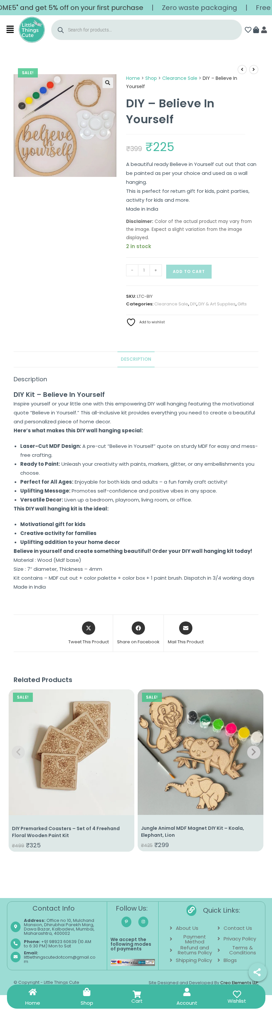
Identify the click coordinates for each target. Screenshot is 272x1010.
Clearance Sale (179, 78)
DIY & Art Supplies (217, 304)
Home (133, 78)
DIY (193, 304)
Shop (151, 78)
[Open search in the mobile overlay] (146, 30)
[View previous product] (242, 69)
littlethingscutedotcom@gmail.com (60, 957)
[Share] (257, 972)
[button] (10, 30)
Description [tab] (136, 359)
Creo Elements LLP (239, 982)
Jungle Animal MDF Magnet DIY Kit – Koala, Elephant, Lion (192, 831)
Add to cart (189, 271)
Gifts (242, 304)
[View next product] (253, 69)
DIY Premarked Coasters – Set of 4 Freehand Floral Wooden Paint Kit (66, 832)
